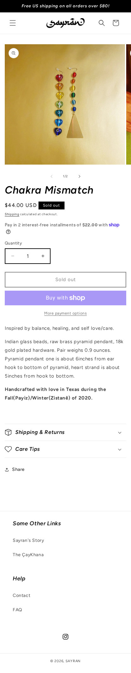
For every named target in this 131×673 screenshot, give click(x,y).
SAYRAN (73, 661)
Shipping (12, 214)
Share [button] (18, 469)
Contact (21, 595)
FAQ (17, 610)
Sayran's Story (28, 540)
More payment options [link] (65, 313)
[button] (13, 23)
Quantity (13, 243)
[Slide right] (79, 176)
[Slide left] (52, 176)
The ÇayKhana (28, 554)
